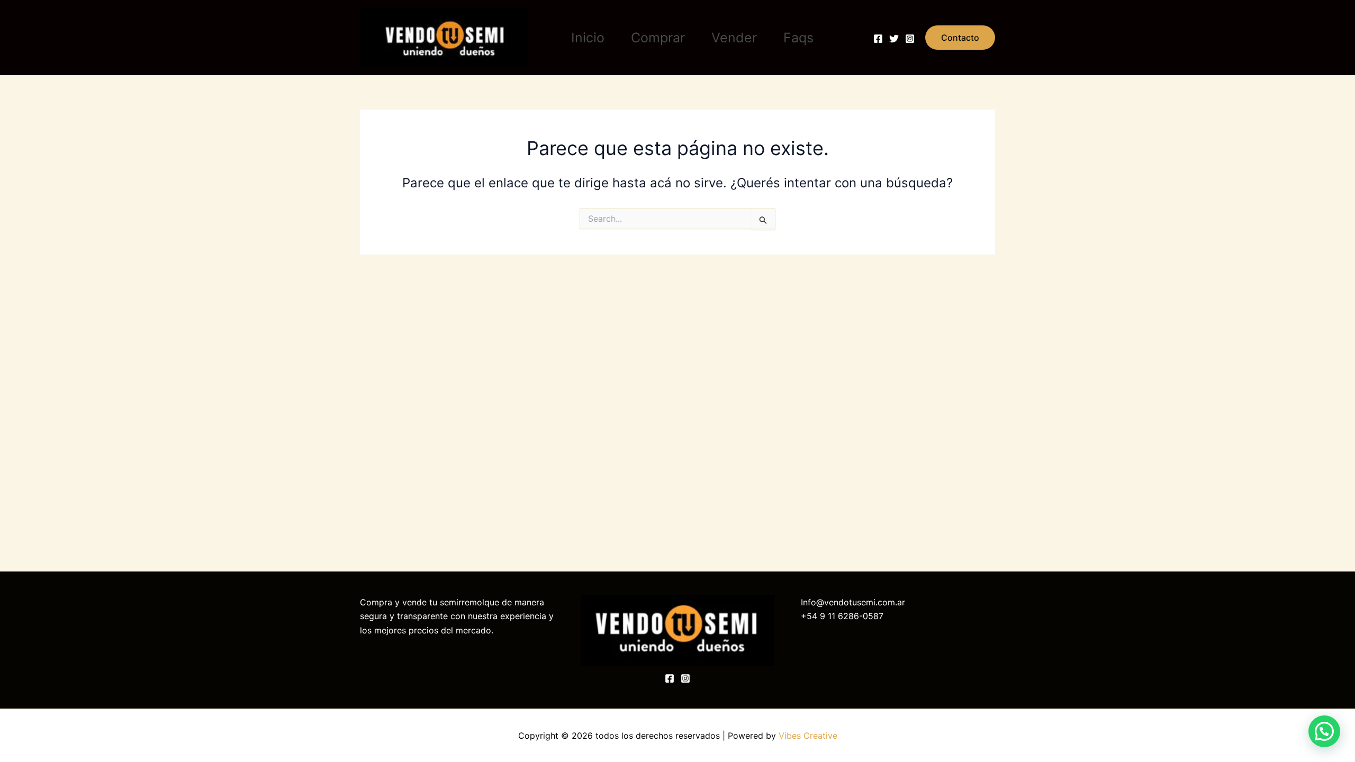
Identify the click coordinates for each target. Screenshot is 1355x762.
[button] (960, 37)
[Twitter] (894, 38)
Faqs (798, 38)
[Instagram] (910, 38)
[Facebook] (878, 38)
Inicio (587, 38)
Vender (734, 38)
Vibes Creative (808, 735)
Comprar (658, 38)
